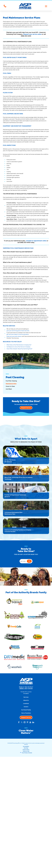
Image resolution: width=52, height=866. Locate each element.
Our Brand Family (26, 710)
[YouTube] (30, 722)
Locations (26, 703)
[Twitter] (22, 722)
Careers (26, 706)
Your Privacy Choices (27, 752)
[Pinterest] (27, 722)
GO (29, 561)
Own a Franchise (26, 713)
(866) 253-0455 (26, 36)
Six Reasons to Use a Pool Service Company (18, 346)
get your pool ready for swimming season (18, 334)
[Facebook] (19, 722)
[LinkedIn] (33, 722)
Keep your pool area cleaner (14, 336)
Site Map (26, 748)
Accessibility (26, 746)
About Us (26, 700)
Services (26, 697)
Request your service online (32, 34)
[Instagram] (24, 722)
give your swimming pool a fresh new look (18, 330)
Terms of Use (26, 751)
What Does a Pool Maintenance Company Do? (19, 345)
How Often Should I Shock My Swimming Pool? (19, 348)
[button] (46, 6)
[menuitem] (26, 381)
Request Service (26, 407)
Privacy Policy (26, 749)
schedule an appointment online (36, 241)
